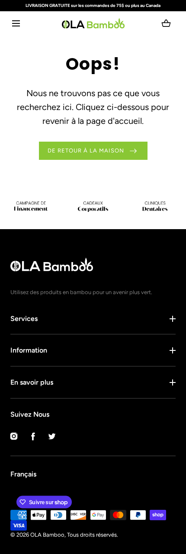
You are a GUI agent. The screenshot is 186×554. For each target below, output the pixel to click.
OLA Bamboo (47, 534)
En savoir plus (31, 382)
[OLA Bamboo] (93, 23)
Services (24, 318)
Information (28, 350)
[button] (15, 23)
